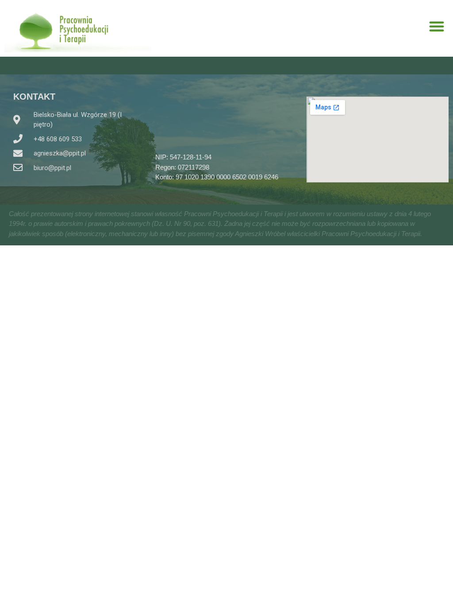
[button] (437, 26)
